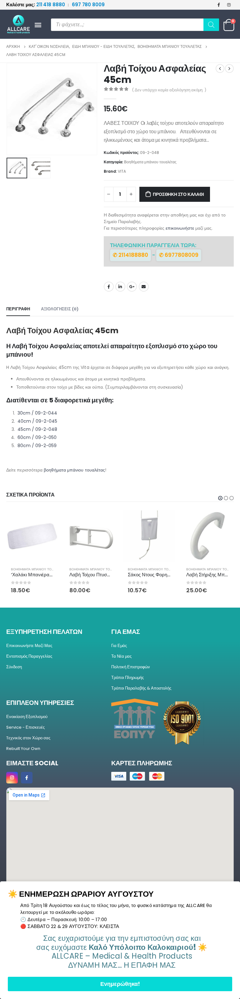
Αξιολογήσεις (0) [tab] (59, 309)
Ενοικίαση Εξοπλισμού (27, 717)
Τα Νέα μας (121, 656)
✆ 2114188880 (130, 255)
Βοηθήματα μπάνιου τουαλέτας (150, 162)
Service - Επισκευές (25, 727)
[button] (14, 109)
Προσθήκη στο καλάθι (178, 194)
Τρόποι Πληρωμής (127, 677)
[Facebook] (218, 4)
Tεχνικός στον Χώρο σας (28, 738)
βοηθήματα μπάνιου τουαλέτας (74, 470)
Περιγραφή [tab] (18, 309)
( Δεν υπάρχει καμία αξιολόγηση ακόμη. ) (169, 90)
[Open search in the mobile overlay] (135, 24)
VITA (122, 171)
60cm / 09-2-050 (36, 437)
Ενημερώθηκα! (120, 984)
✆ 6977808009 (178, 255)
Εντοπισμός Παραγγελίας (29, 656)
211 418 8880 (36, 4)
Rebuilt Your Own (23, 749)
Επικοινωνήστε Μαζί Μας (29, 646)
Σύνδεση (14, 667)
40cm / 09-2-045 (36, 421)
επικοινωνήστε (180, 228)
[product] (32, 536)
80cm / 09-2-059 (36, 445)
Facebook (109, 287)
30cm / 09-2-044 (36, 413)
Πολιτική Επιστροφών (130, 667)
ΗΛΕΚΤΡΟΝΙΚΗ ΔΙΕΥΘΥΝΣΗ (144, 287)
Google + (132, 287)
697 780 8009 (88, 4)
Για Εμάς (119, 646)
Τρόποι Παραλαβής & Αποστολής (141, 688)
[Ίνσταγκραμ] (229, 4)
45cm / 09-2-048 (36, 429)
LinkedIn (120, 287)
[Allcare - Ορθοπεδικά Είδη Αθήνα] (15, 24)
